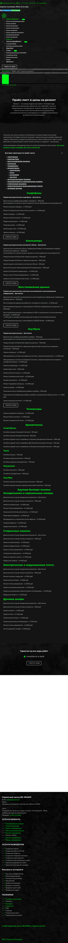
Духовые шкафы (14, 188)
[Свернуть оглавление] (62, 153)
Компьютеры (13, 159)
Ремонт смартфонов (13, 833)
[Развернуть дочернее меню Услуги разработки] (25, 41)
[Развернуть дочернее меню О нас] (15, 50)
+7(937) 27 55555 (9, 67)
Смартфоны (12, 157)
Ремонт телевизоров (11, 37)
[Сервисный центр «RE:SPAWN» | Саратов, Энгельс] (34, 16)
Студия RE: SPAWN (11, 43)
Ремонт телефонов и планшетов (14, 32)
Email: (4, 799)
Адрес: (4, 802)
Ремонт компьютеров (12, 25)
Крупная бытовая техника (19, 179)
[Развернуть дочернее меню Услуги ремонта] (23, 19)
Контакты (9, 61)
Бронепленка (13, 168)
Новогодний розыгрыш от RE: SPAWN (16, 52)
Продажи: (5, 815)
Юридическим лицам (11, 57)
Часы (12, 173)
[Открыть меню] (5, 79)
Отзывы (8, 59)
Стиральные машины (16, 184)
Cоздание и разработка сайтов (14, 46)
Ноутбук (13, 177)
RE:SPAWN (6, 71)
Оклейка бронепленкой (12, 34)
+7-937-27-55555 (15, 815)
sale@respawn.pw (13, 799)
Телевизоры (12, 166)
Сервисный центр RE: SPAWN (16, 797)
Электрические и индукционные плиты (25, 186)
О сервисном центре (11, 55)
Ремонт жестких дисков (12, 28)
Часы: (4, 808)
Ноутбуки (11, 164)
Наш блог (9, 48)
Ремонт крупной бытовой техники (15, 21)
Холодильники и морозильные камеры (25, 182)
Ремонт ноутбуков (11, 23)
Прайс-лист (9, 39)
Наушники (14, 175)
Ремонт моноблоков (11, 30)
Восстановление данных (18, 161)
